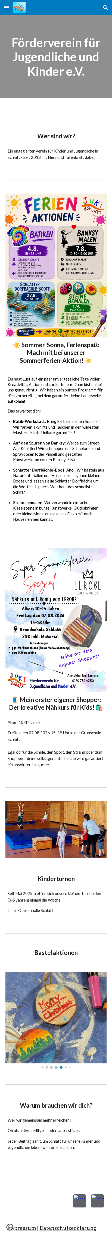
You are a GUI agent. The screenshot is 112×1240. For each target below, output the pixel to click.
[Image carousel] (56, 1020)
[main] (56, 57)
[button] (6, 7)
